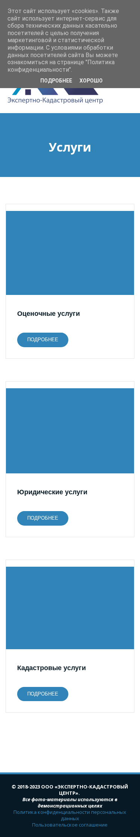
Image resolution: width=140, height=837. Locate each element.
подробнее (42, 339)
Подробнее (56, 81)
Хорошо (91, 81)
